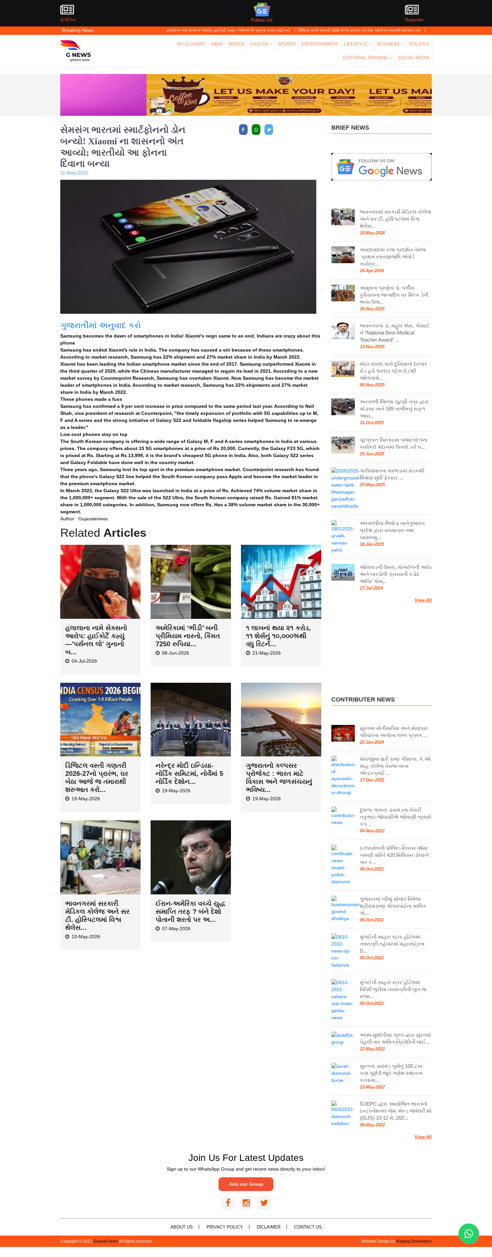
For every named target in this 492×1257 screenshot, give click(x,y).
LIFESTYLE (356, 44)
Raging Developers (414, 1241)
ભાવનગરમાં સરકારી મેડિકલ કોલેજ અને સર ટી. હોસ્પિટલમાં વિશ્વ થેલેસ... (395, 219)
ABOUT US (181, 1227)
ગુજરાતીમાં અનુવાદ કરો (100, 325)
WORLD (236, 44)
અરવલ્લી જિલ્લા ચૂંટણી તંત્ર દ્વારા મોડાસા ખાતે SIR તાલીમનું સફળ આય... (394, 409)
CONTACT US (308, 1227)
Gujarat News (105, 1241)
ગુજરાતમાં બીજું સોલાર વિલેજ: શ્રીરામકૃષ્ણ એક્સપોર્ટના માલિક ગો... (393, 906)
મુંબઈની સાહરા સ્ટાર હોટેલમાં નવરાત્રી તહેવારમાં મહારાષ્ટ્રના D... (392, 944)
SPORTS (287, 44)
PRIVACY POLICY (225, 1227)
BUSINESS (389, 44)
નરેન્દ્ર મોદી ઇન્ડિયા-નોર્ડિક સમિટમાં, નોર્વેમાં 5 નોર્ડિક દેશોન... (189, 773)
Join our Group (246, 1184)
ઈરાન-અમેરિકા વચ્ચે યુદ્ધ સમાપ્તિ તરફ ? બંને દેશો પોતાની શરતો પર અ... (190, 911)
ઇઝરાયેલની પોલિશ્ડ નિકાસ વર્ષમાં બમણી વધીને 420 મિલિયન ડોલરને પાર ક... (394, 855)
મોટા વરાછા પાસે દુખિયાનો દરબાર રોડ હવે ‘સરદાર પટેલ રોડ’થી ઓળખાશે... (393, 371)
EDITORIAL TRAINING (366, 57)
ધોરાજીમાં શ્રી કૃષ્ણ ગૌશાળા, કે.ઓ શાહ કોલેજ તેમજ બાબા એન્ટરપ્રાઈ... (395, 766)
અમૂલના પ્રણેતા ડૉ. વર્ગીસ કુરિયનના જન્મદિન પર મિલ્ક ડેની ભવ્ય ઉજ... (394, 295)
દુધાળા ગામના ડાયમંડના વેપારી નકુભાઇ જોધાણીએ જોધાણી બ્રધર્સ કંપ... (395, 817)
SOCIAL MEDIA (413, 57)
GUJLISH (259, 44)
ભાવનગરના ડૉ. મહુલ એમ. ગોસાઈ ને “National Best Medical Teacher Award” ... (395, 333)
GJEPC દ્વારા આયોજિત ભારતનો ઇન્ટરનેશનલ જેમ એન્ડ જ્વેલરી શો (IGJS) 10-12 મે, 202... (396, 1111)
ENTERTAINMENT (320, 44)
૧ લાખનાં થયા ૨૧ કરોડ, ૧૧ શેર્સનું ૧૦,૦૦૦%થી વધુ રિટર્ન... (278, 636)
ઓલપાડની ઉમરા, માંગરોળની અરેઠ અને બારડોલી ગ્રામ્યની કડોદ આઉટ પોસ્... (396, 574)
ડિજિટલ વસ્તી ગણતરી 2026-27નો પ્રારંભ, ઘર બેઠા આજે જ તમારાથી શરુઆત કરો (328, 30)
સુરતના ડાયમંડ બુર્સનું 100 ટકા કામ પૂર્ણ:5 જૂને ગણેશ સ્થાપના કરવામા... (391, 1073)
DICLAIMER (268, 1227)
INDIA (217, 44)
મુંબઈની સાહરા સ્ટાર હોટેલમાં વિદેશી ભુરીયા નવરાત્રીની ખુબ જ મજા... (393, 989)
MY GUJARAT (191, 44)
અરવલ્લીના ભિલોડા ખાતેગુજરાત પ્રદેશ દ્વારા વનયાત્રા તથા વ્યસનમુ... (392, 530)
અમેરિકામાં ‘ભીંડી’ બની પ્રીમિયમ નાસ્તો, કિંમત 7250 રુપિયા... (188, 636)
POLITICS (419, 44)
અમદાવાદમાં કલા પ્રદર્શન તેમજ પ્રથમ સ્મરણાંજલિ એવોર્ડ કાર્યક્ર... (393, 257)
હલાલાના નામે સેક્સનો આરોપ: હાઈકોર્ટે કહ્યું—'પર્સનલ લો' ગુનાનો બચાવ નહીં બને (197, 30)
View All (423, 600)
